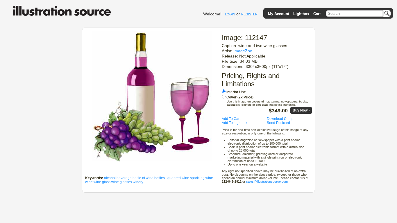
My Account (278, 14)
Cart (317, 14)
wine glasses (121, 182)
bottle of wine (143, 178)
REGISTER (249, 14)
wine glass (102, 182)
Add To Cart (231, 119)
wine (89, 182)
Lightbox (301, 14)
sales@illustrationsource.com (267, 181)
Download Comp (280, 119)
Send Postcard (278, 123)
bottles (159, 178)
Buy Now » (301, 110)
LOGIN (230, 14)
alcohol (110, 178)
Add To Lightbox (234, 123)
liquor (170, 178)
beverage (124, 178)
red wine (182, 178)
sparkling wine (201, 178)
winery (138, 182)
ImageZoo (242, 50)
